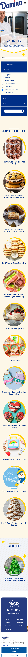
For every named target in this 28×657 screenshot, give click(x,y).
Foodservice (20, 622)
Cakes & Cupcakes (9, 84)
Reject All (14, 651)
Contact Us (20, 626)
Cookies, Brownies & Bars (11, 89)
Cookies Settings (14, 655)
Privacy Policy (5, 645)
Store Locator (20, 619)
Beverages (7, 78)
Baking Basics (8, 75)
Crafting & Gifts (8, 92)
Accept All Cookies (13, 648)
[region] (14, 644)
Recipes (8, 622)
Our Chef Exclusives (8, 626)
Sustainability (8, 629)
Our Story (8, 619)
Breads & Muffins (9, 81)
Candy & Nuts (8, 86)
